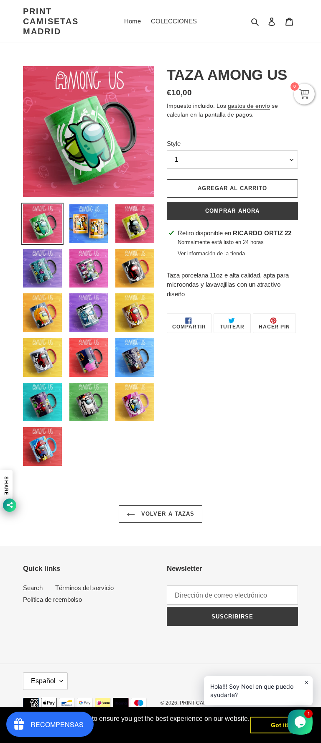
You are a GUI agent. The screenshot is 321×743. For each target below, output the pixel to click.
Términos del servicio (84, 587)
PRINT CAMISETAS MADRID (51, 21)
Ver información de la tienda (211, 253)
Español (43, 680)
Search (33, 587)
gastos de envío (249, 105)
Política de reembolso (52, 599)
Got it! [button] (280, 725)
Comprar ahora (232, 211)
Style (174, 143)
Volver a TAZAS (166, 514)
